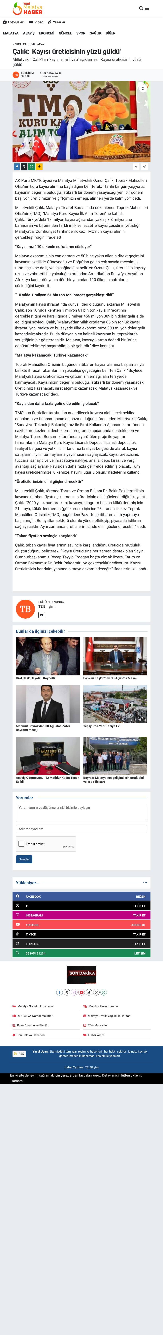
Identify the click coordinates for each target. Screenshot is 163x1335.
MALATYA (10, 33)
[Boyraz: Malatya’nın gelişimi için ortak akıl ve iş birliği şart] (115, 756)
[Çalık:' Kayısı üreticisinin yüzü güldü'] (82, 121)
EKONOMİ (46, 33)
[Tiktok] (89, 992)
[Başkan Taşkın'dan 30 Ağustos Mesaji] (115, 656)
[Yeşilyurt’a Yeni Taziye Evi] (115, 704)
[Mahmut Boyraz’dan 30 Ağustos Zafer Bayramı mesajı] (48, 704)
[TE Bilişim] (25, 609)
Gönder (24, 859)
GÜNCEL (65, 33)
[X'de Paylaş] (24, 166)
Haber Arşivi (96, 1035)
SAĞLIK (95, 33)
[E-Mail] (41, 615)
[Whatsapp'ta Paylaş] (31, 166)
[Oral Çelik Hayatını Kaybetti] (48, 656)
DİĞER (110, 33)
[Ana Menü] (147, 8)
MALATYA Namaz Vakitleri (35, 1016)
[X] (67, 992)
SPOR (80, 33)
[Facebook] (59, 992)
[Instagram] (74, 992)
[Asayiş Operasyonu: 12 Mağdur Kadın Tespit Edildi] (48, 756)
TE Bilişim (46, 606)
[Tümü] (145, 883)
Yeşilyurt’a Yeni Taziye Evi (101, 726)
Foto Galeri (15, 22)
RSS (21, 1054)
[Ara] (141, 8)
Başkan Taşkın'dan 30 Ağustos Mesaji (110, 678)
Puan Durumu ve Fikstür (33, 1025)
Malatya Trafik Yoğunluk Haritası (109, 1016)
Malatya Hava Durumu (103, 1006)
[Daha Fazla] (39, 166)
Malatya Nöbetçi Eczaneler (35, 1006)
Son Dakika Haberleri (31, 1035)
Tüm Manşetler (98, 1025)
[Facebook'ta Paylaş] (17, 166)
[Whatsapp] (103, 992)
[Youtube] (81, 992)
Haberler (19, 44)
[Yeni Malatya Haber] (27, 8)
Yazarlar (58, 22)
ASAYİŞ (28, 33)
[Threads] (96, 992)
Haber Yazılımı (73, 1067)
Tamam (17, 1081)
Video (38, 22)
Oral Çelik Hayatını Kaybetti (35, 678)
